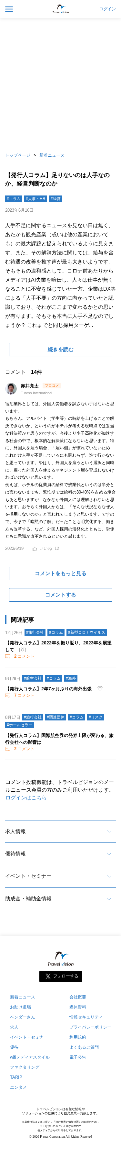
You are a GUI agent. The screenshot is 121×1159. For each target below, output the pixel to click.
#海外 (71, 678)
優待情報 (15, 853)
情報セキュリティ (86, 1017)
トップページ (17, 155)
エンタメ (18, 1087)
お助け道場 (20, 1007)
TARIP (16, 1077)
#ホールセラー (19, 725)
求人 (14, 1027)
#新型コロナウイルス (86, 632)
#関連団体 (56, 717)
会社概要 (77, 997)
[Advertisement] (60, 83)
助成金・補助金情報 (28, 898)
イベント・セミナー (28, 876)
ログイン (107, 9)
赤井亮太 (30, 385)
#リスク (96, 717)
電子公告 (77, 1057)
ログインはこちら (26, 797)
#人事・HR (35, 198)
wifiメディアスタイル (30, 1057)
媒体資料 (77, 1007)
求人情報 (15, 831)
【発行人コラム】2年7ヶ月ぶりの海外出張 (48, 688)
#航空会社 (33, 678)
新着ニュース (52, 155)
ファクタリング (24, 1067)
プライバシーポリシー (90, 1027)
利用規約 (77, 1037)
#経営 (56, 198)
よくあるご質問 (84, 1047)
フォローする (65, 976)
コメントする (60, 594)
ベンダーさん (22, 1017)
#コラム (14, 198)
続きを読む (61, 349)
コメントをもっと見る (60, 573)
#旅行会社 (35, 632)
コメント (24, 656)
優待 (14, 1047)
